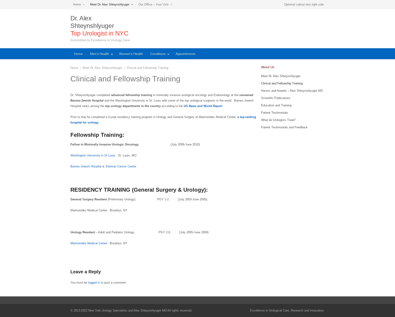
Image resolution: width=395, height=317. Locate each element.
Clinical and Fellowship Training (282, 83)
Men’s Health (99, 54)
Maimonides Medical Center (88, 243)
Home (77, 4)
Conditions (157, 54)
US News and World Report (203, 106)
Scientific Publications (276, 98)
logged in (94, 282)
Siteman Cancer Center (120, 166)
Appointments (185, 54)
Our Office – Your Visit (153, 4)
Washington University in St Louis (92, 155)
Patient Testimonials (274, 112)
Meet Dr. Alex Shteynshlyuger (109, 4)
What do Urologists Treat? (278, 120)
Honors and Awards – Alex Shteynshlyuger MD (292, 90)
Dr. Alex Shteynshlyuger (99, 26)
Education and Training (276, 105)
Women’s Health (131, 54)
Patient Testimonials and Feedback (284, 127)
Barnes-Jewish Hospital (86, 166)
